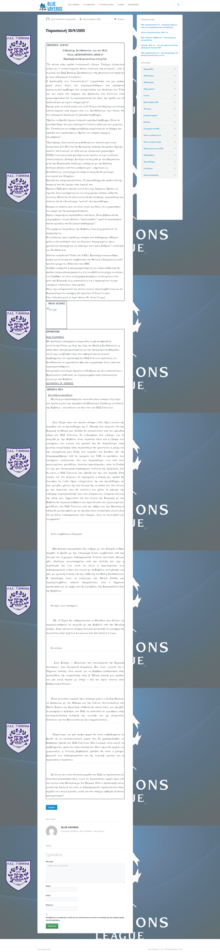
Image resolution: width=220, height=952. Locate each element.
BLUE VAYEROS (57, 19)
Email (48, 895)
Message (50, 862)
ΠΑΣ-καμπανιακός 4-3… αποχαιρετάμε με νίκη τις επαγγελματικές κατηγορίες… (159, 26)
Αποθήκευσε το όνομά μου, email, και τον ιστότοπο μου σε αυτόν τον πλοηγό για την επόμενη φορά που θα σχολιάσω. (85, 918)
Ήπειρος (147, 109)
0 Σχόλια (120, 19)
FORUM (120, 5)
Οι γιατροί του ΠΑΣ (151, 129)
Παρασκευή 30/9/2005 (65, 30)
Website (50, 905)
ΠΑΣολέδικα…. (150, 155)
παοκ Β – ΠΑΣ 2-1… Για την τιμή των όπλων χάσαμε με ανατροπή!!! (159, 46)
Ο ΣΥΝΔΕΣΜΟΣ (89, 5)
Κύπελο (147, 122)
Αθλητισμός (149, 76)
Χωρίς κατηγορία (151, 175)
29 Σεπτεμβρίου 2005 (91, 19)
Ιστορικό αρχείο (150, 115)
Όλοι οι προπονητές (152, 142)
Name (48, 886)
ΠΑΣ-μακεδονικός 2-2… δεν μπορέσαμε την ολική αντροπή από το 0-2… (159, 54)
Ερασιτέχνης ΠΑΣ (151, 102)
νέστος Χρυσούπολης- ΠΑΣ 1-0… (155, 32)
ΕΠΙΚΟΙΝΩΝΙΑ (133, 5)
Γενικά (146, 95)
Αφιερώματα (149, 89)
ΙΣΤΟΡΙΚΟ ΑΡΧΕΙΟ (106, 5)
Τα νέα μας (148, 168)
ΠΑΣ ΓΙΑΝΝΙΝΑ (73, 5)
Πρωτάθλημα (149, 162)
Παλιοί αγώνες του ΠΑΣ (153, 148)
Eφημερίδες (71, 19)
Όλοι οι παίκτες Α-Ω (152, 135)
